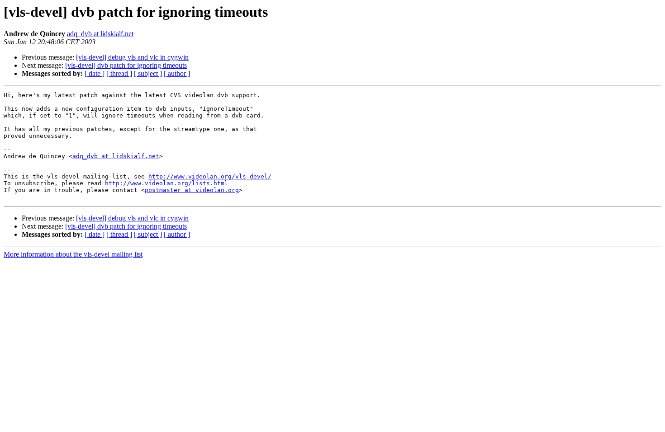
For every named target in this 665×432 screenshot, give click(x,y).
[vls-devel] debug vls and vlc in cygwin (132, 57)
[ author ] (177, 73)
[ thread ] (119, 73)
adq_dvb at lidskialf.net (100, 34)
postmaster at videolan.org (192, 190)
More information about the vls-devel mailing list (73, 254)
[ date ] (94, 73)
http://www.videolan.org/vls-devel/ (209, 176)
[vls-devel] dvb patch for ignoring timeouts (126, 65)
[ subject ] (148, 73)
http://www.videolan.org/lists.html (166, 183)
